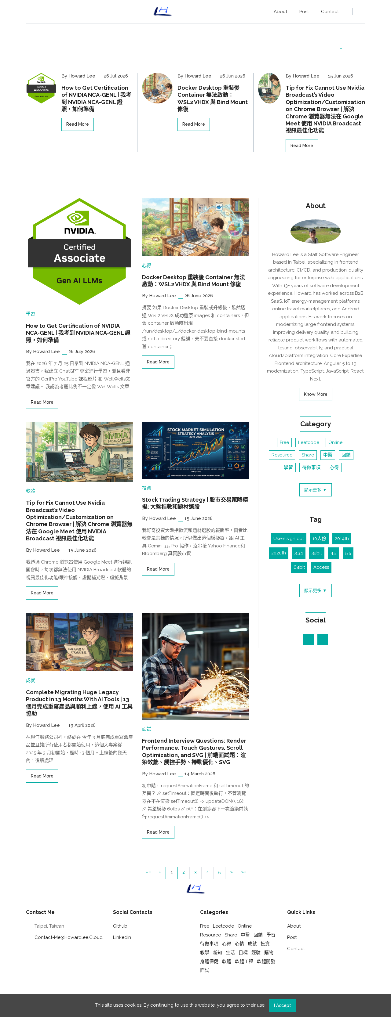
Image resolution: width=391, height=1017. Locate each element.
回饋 (346, 455)
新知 (217, 952)
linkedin (122, 937)
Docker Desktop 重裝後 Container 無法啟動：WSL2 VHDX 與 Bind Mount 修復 (212, 98)
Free (284, 442)
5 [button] (219, 872)
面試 (146, 729)
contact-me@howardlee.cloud (69, 937)
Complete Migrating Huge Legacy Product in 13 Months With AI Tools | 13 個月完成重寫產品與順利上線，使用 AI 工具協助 (79, 703)
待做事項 (311, 467)
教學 (204, 952)
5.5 (348, 553)
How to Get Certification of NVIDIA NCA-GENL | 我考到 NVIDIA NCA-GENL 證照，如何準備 (96, 98)
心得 (146, 265)
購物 (268, 952)
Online (335, 442)
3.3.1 (298, 553)
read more (77, 124)
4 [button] (207, 872)
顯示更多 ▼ (315, 489)
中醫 (327, 455)
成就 (30, 680)
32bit (317, 553)
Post (304, 11)
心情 (239, 944)
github (120, 926)
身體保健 (209, 961)
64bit (299, 567)
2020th (278, 553)
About (280, 11)
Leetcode (308, 442)
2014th (342, 538)
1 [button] (172, 872)
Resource (282, 455)
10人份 (319, 538)
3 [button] (195, 872)
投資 (146, 488)
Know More (315, 394)
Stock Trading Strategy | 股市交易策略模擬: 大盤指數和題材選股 (195, 503)
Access (321, 567)
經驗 (256, 952)
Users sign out (288, 538)
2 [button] (183, 872)
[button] (231, 873)
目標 (243, 952)
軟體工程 (244, 961)
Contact (330, 11)
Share (307, 455)
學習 (30, 314)
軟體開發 (266, 961)
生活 (230, 952)
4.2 (334, 553)
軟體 (30, 491)
